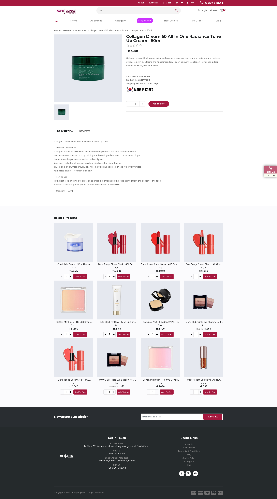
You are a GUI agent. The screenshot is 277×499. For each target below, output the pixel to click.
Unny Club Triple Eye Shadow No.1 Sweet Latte (203, 322)
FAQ (189, 454)
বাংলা (192, 2)
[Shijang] (177, 3)
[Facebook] (187, 3)
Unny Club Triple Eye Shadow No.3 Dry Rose (117, 379)
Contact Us (189, 447)
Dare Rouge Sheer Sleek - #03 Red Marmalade (203, 264)
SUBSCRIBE (213, 417)
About (141, 3)
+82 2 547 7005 (117, 453)
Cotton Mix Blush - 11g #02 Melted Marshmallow (160, 379)
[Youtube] (195, 473)
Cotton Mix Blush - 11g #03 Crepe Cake (73, 322)
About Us (189, 444)
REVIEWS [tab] (84, 131)
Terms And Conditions (189, 451)
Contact (167, 3)
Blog (218, 20)
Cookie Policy (189, 458)
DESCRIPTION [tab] (65, 131)
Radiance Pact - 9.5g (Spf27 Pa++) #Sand (160, 322)
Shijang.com (80, 492)
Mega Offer (144, 20)
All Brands (96, 20)
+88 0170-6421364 (117, 467)
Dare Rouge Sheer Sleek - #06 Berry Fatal (116, 264)
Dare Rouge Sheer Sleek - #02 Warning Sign (73, 379)
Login (203, 10)
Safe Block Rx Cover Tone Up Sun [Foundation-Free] (117, 322)
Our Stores (153, 3)
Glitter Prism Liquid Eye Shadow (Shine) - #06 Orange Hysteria (203, 379)
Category (120, 20)
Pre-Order (197, 20)
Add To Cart (159, 104)
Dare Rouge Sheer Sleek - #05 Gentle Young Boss (160, 264)
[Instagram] (188, 473)
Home (73, 20)
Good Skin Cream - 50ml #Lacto (73, 264)
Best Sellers (171, 20)
